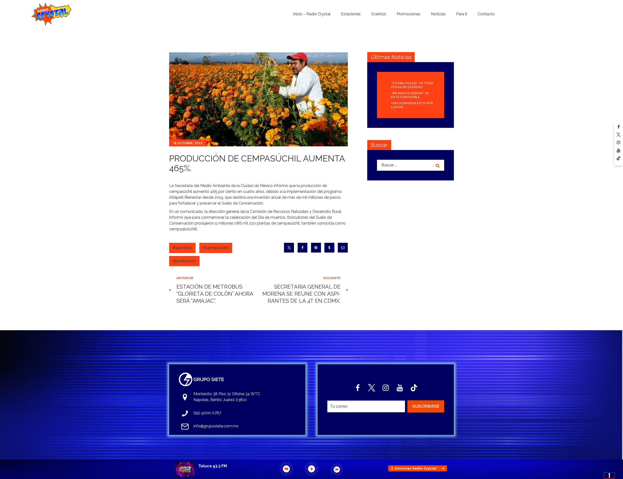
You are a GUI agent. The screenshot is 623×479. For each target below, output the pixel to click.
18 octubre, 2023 (187, 143)
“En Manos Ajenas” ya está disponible (410, 95)
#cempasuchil (216, 247)
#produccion (184, 261)
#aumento (182, 247)
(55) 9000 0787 (207, 413)
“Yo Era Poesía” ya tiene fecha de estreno (412, 85)
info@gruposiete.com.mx (215, 426)
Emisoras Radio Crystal (415, 468)
